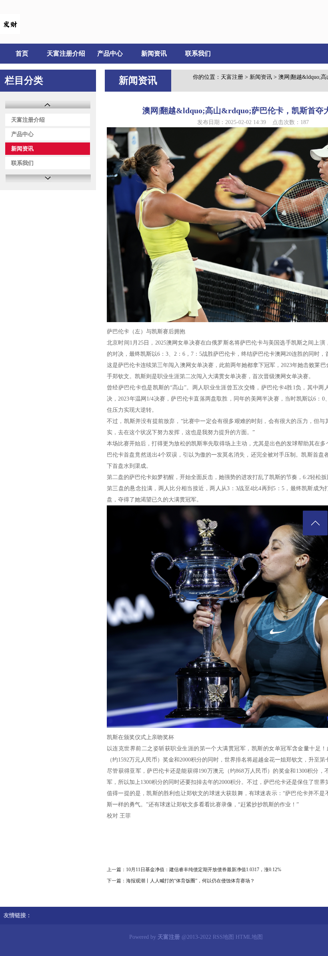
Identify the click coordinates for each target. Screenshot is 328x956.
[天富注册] (10, 32)
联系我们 (198, 53)
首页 (22, 53)
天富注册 (232, 77)
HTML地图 (249, 937)
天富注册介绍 (66, 53)
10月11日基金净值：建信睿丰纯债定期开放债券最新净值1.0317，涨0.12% (203, 869)
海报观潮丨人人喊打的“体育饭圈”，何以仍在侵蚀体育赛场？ (190, 881)
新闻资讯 (154, 53)
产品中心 (110, 53)
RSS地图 (223, 937)
